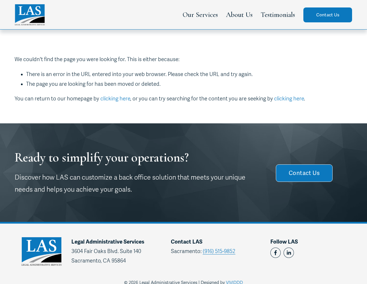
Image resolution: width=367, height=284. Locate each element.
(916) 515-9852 (219, 251)
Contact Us (327, 14)
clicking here (115, 99)
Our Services (200, 14)
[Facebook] (275, 253)
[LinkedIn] (289, 253)
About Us (239, 14)
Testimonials (278, 14)
